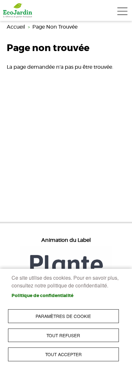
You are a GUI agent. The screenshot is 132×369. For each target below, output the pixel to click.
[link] (17, 10)
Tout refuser (63, 335)
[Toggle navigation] (122, 11)
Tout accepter (63, 354)
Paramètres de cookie (63, 316)
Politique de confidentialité (42, 296)
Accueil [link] (16, 27)
